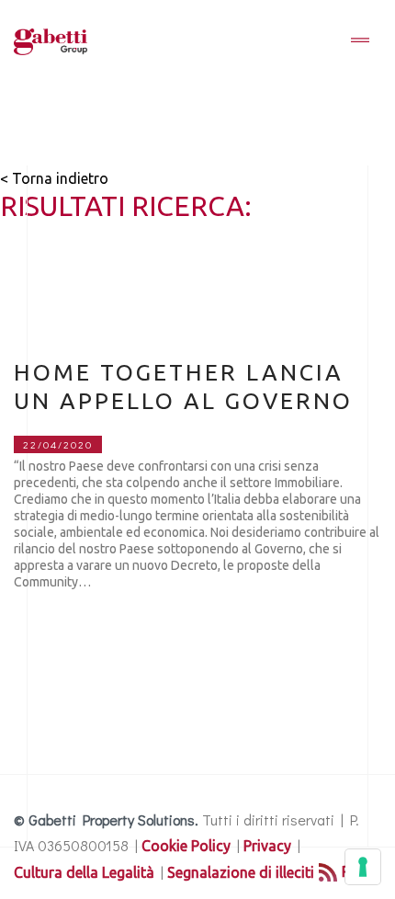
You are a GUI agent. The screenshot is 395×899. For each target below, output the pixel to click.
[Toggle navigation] (360, 41)
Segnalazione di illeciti (240, 872)
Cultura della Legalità (84, 872)
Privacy (267, 845)
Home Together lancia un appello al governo (183, 386)
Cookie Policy (186, 845)
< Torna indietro (54, 178)
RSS (354, 871)
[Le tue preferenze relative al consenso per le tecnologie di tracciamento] (362, 866)
